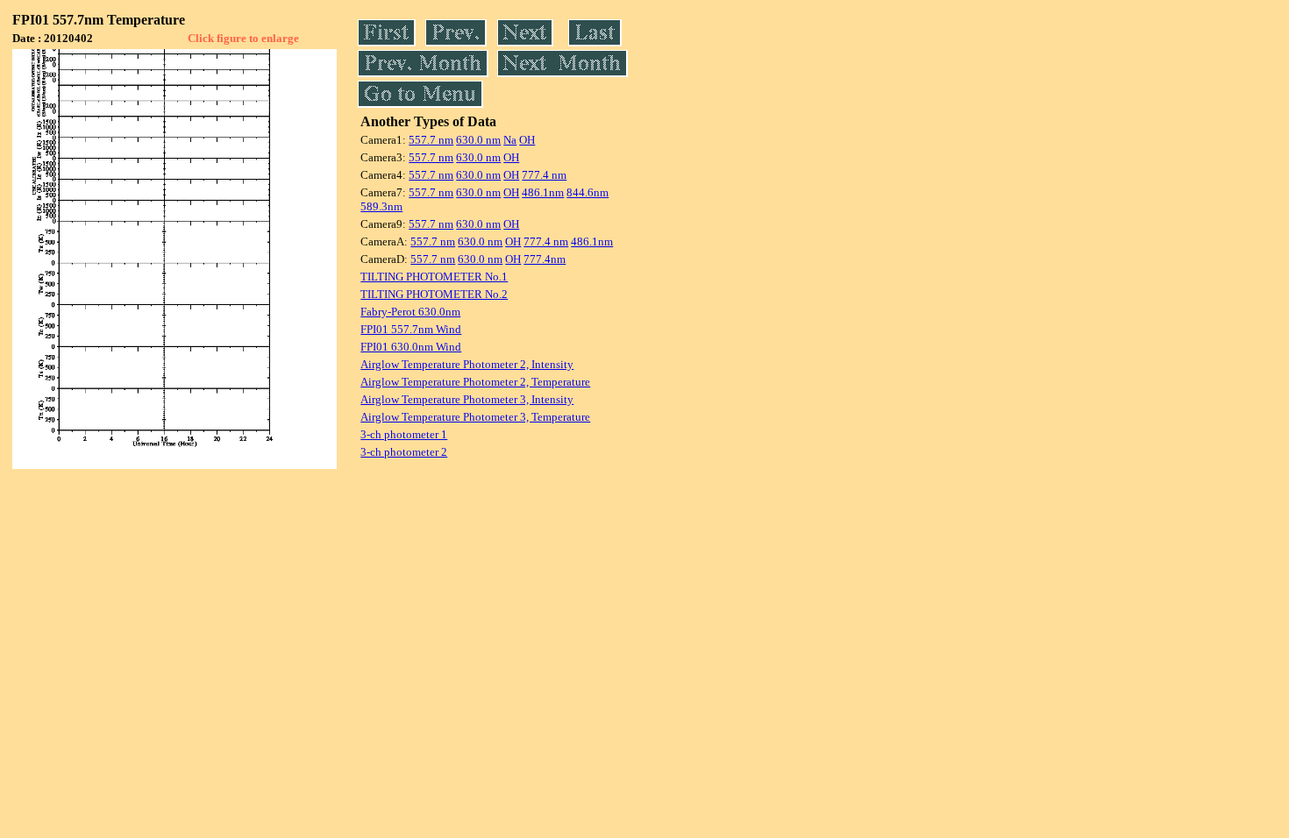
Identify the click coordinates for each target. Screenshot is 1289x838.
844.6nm (587, 192)
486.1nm (543, 192)
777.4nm (544, 259)
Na (509, 139)
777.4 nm (544, 174)
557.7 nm (431, 139)
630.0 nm (478, 139)
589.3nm (381, 206)
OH (527, 139)
